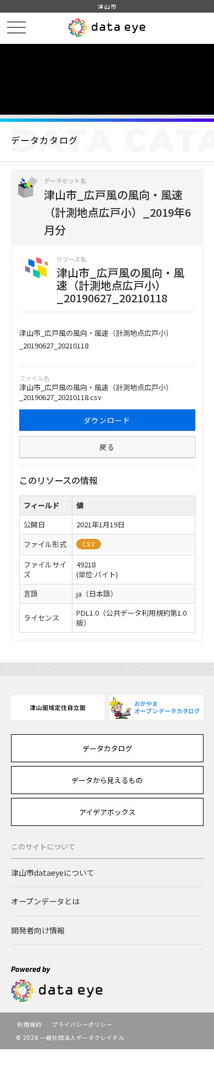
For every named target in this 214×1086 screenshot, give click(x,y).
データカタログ (107, 748)
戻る (107, 447)
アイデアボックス (107, 812)
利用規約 (30, 1024)
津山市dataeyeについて (52, 872)
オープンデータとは (45, 901)
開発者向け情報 (38, 930)
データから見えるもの (107, 780)
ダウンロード (107, 420)
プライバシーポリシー (82, 1024)
